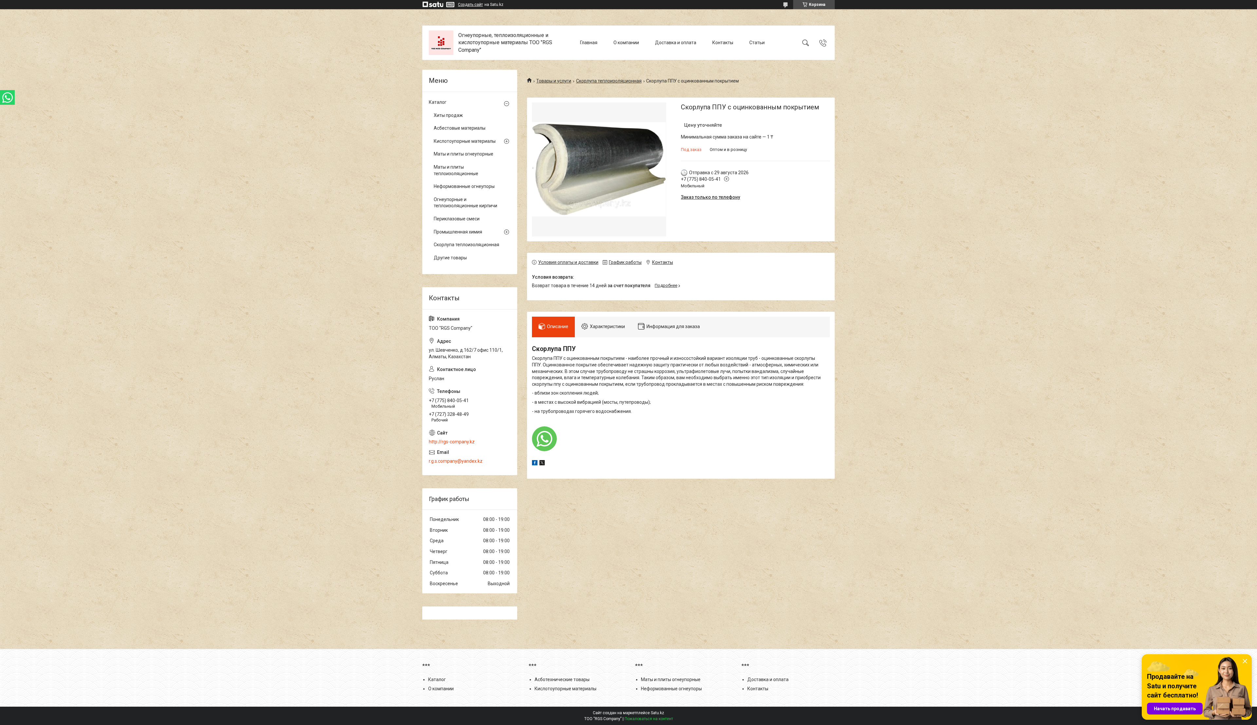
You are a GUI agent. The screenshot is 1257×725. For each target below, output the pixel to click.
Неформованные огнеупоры (464, 186)
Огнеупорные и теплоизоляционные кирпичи (465, 203)
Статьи (757, 42)
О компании (626, 42)
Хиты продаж (448, 115)
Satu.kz (657, 713)
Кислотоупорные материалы (465, 141)
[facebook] (534, 463)
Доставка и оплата (675, 42)
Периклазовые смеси (457, 218)
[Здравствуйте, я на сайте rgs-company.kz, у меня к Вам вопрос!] (544, 438)
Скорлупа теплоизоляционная (609, 81)
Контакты (722, 42)
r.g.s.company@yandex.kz (456, 461)
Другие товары (450, 257)
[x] (542, 463)
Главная (588, 42)
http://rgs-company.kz (452, 441)
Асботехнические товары (562, 679)
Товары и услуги (553, 81)
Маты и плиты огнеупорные (463, 154)
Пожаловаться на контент (649, 718)
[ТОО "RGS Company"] (441, 42)
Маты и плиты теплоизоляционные (456, 170)
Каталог (437, 102)
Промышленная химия (458, 231)
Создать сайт (470, 4)
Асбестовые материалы (459, 128)
